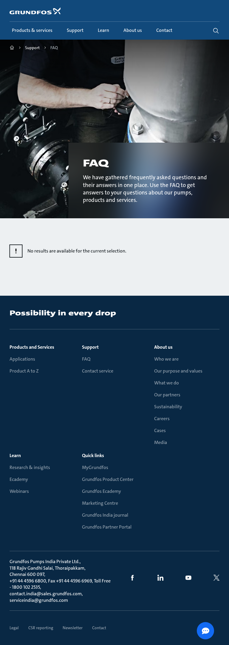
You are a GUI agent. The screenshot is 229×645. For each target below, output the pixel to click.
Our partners (167, 395)
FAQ (86, 359)
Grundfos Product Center (108, 479)
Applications (22, 359)
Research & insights (30, 467)
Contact (99, 627)
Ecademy (19, 479)
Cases (160, 430)
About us (163, 347)
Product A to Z (24, 371)
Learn (15, 455)
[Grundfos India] (12, 48)
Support (90, 347)
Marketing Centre (100, 503)
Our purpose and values (178, 371)
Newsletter (73, 627)
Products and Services (32, 347)
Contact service (97, 371)
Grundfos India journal (105, 515)
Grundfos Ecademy (101, 491)
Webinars (19, 491)
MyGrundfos (95, 467)
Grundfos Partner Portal (106, 527)
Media (160, 442)
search (215, 30)
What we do (166, 383)
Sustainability (168, 406)
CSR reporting (40, 627)
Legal (14, 627)
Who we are (166, 359)
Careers (162, 418)
